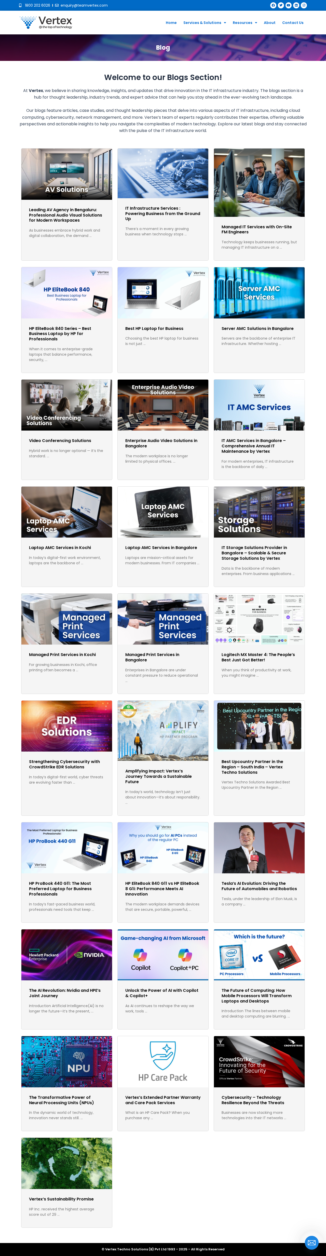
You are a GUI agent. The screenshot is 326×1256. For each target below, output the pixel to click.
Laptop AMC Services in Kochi (60, 548)
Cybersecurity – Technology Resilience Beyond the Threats (253, 1100)
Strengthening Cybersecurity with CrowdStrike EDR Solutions (64, 764)
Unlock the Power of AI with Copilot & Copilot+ (161, 993)
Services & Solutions (202, 22)
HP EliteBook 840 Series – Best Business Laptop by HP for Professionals (60, 334)
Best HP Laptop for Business (154, 328)
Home (171, 22)
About (270, 22)
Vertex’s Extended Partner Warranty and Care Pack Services (163, 1100)
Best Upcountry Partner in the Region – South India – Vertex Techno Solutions (252, 767)
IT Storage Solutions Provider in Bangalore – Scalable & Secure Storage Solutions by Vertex (254, 553)
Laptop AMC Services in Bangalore (161, 548)
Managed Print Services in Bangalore (152, 657)
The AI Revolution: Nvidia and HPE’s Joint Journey (65, 993)
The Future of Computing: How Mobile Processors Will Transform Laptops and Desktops (257, 995)
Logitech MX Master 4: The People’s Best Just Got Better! (258, 657)
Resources (242, 22)
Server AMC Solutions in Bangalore (258, 328)
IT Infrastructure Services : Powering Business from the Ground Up (162, 213)
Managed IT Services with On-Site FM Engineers (257, 229)
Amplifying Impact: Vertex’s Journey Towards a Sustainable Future (158, 776)
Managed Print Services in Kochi (62, 655)
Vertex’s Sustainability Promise (61, 1199)
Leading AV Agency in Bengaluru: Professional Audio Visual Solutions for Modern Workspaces (65, 215)
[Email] (312, 1243)
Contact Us (293, 22)
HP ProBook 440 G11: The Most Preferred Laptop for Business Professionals (60, 888)
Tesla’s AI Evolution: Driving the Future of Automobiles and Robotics (259, 886)
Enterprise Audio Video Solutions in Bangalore (161, 443)
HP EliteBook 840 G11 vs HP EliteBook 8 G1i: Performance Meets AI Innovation (162, 888)
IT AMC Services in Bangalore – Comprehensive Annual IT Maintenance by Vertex (254, 446)
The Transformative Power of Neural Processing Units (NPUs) (61, 1100)
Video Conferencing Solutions (60, 441)
